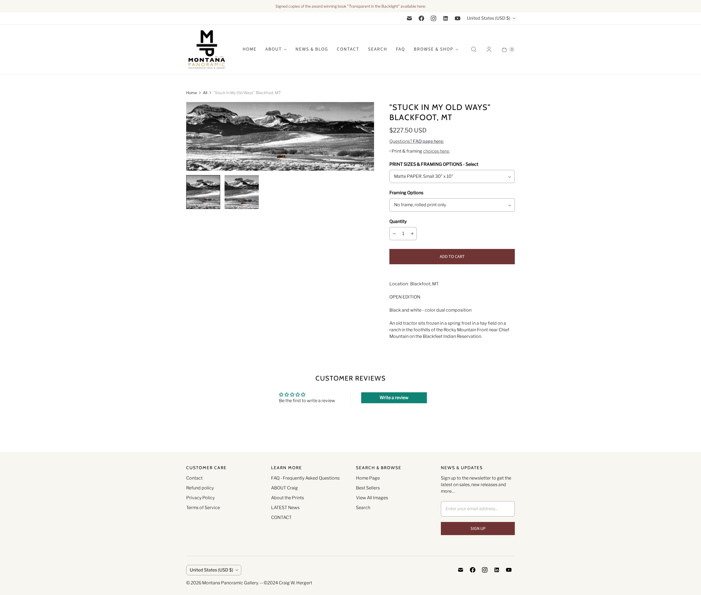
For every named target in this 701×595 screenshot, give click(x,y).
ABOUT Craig (284, 487)
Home (191, 92)
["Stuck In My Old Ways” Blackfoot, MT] (280, 136)
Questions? (416, 141)
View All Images (372, 497)
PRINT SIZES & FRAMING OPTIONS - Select (433, 164)
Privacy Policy (200, 497)
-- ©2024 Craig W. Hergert (286, 582)
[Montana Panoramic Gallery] (206, 49)
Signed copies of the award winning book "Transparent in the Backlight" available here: (350, 6)
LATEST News (285, 507)
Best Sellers (368, 487)
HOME (250, 49)
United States (488, 18)
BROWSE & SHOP (433, 49)
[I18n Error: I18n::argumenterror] (203, 192)
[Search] (473, 49)
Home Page (368, 478)
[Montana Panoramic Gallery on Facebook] (421, 18)
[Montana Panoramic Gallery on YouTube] (458, 18)
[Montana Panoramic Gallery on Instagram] (433, 18)
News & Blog (311, 49)
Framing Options (406, 192)
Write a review (394, 397)
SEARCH (377, 49)
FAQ (400, 49)
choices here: (436, 151)
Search (363, 507)
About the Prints (287, 497)
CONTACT (281, 517)
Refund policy (200, 487)
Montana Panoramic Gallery (230, 582)
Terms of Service (203, 507)
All (205, 92)
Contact (348, 49)
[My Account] (489, 49)
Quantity (398, 221)
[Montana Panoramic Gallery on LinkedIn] (445, 18)
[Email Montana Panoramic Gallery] (409, 18)
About (273, 49)
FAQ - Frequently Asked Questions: (305, 478)
